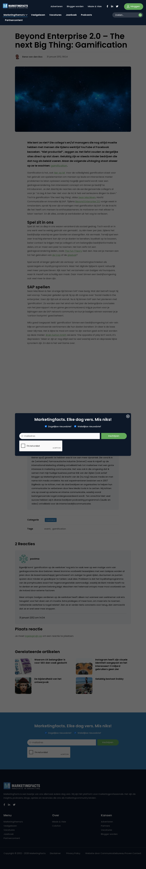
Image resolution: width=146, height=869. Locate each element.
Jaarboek (71, 14)
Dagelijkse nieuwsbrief (59, 426)
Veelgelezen (38, 14)
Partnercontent (14, 20)
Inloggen (135, 6)
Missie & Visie (95, 6)
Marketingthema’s (14, 14)
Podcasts (86, 14)
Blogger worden (75, 6)
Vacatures (55, 14)
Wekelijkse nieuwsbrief (89, 426)
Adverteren (57, 6)
